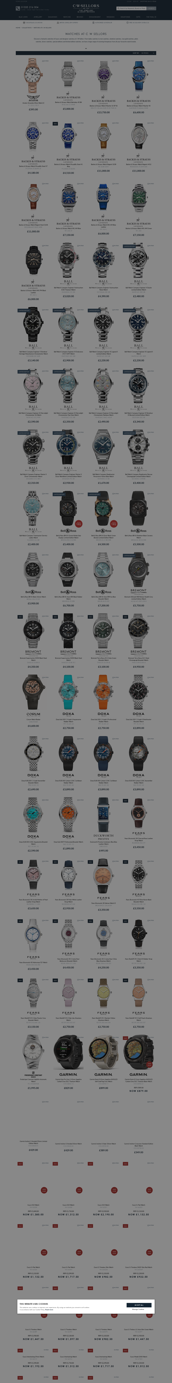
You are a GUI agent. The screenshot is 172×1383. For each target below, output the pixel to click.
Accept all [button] (139, 1305)
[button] (139, 1309)
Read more (49, 1310)
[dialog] (86, 1306)
